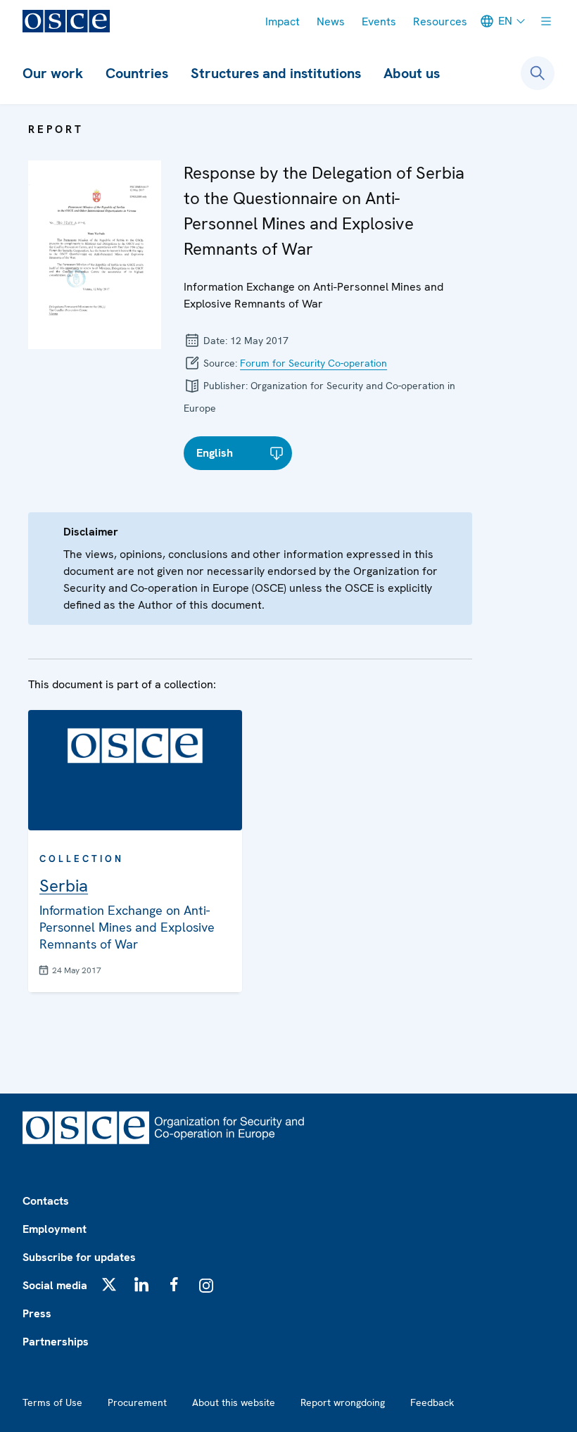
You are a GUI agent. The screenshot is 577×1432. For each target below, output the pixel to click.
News (331, 21)
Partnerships (56, 1341)
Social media (55, 1285)
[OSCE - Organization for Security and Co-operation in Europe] (66, 21)
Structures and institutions (276, 73)
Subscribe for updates (79, 1257)
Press (37, 1313)
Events (379, 21)
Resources (440, 21)
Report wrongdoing (342, 1402)
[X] (109, 1284)
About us (411, 73)
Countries (137, 73)
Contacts (46, 1200)
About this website (233, 1402)
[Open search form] (537, 73)
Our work (53, 73)
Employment (55, 1229)
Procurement (137, 1402)
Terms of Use (52, 1402)
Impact (282, 21)
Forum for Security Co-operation (313, 363)
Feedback (432, 1402)
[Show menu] (546, 21)
